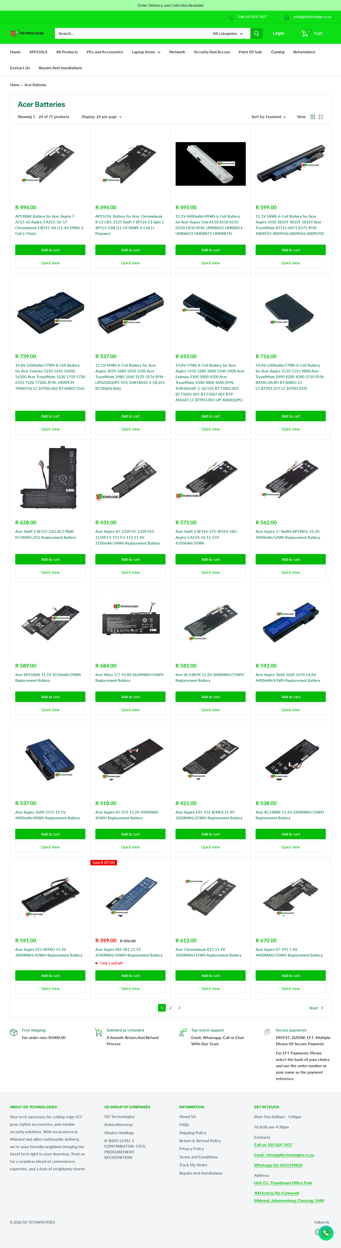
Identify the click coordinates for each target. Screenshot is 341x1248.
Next (314, 1008)
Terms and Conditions (198, 1156)
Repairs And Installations (201, 1173)
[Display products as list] (321, 117)
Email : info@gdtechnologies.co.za (284, 1154)
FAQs (184, 1124)
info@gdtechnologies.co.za (312, 17)
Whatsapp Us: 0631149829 (278, 1165)
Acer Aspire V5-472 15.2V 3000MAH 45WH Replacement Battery (126, 815)
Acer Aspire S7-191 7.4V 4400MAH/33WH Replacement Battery (289, 952)
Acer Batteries (35, 85)
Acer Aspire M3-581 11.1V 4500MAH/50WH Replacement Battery (129, 952)
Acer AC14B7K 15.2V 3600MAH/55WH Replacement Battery (209, 677)
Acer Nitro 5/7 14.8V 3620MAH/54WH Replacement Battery (129, 677)
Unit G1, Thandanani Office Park (283, 1182)
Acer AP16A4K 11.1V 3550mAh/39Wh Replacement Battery (48, 677)
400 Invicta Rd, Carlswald (276, 1192)
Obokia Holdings (119, 1132)
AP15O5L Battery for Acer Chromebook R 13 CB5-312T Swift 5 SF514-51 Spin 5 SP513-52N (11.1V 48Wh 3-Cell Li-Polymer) (129, 225)
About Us (187, 1116)
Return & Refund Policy (200, 1140)
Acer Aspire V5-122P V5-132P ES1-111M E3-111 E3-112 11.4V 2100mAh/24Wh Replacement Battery (127, 537)
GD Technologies (119, 1116)
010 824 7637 (256, 17)
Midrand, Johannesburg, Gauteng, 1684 (289, 1200)
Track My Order (193, 1164)
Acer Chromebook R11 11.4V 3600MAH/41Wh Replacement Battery (208, 952)
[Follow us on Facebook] (318, 1231)
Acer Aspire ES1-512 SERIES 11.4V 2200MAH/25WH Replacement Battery (209, 815)
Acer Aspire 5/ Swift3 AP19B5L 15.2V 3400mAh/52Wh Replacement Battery (288, 534)
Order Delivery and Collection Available (171, 5)
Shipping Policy (192, 1132)
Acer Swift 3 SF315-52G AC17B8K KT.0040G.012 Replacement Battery (45, 534)
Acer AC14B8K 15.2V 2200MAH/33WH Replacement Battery (290, 815)
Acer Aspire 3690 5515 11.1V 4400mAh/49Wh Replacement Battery (47, 815)
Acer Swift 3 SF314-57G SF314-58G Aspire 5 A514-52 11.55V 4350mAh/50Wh (206, 537)
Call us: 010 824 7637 (273, 1144)
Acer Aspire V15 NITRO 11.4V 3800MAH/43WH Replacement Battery (48, 952)
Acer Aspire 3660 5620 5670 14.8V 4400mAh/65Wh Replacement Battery (288, 677)
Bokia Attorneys (118, 1124)
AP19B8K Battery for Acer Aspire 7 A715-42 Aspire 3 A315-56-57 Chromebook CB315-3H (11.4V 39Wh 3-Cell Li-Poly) (50, 225)
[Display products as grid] (313, 117)
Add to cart (50, 250)
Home (15, 51)
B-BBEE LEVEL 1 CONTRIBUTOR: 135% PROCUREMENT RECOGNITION (125, 1149)
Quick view (50, 263)
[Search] (256, 33)
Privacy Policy (191, 1148)
